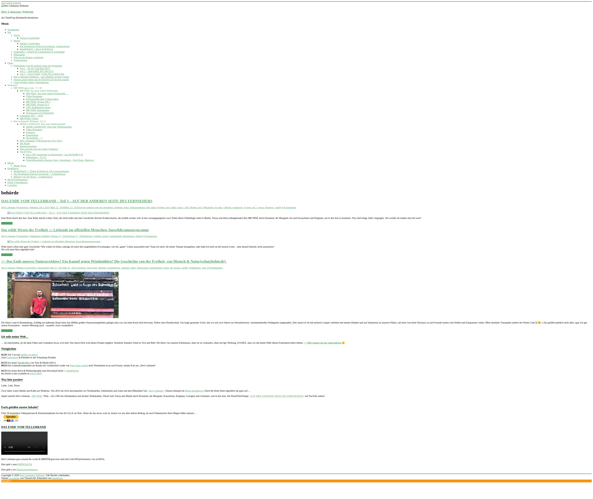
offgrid (138, 236)
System (247, 207)
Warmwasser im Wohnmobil (40, 113)
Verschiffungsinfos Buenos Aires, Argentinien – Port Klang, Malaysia (60, 160)
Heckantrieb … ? (34, 138)
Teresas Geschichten (30, 38)
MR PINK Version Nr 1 (37, 104)
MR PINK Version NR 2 (38, 102)
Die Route (25, 143)
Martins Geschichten (30, 43)
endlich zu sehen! (29, 354)
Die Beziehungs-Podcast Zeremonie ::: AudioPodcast (39, 174)
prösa (166, 268)
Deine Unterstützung (17, 182)
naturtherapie (156, 268)
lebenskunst (128, 236)
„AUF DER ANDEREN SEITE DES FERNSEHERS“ (276, 396)
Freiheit (160, 207)
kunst (179, 207)
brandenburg (113, 268)
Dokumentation (137, 207)
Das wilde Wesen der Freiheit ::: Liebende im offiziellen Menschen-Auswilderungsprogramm (75, 230)
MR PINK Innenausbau (37, 110)
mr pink (218, 207)
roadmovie (237, 207)
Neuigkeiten (13, 29)
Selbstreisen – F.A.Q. (36, 157)
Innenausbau (32, 135)
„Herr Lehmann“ (156, 390)
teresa (261, 207)
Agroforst (81, 268)
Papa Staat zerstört (79, 365)
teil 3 (254, 207)
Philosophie (19, 54)
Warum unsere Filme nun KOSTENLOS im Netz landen (41, 79)
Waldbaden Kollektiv (39, 236)
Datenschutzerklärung (27, 469)
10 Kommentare (215, 268)
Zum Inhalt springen (11, 3)
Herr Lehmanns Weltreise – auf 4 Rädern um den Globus (41, 77)
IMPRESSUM (24, 464)
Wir (9, 32)
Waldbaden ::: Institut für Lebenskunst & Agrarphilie (39, 52)
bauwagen (92, 268)
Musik (10, 163)
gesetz (105, 236)
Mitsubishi (208, 207)
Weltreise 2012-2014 (39, 207)
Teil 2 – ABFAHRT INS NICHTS (37, 71)
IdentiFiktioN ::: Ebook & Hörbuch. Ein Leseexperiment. (41, 171)
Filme (10, 63)
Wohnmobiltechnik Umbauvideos (42, 99)
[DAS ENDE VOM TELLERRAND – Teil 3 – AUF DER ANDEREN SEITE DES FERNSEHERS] (58, 212)
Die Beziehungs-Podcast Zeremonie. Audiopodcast (44, 46)
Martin (17, 40)
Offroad (227, 207)
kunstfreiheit (115, 236)
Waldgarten (194, 268)
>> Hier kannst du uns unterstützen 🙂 (324, 343)
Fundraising (12, 357)
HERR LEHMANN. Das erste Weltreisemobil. (49, 127)
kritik (173, 207)
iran (167, 207)
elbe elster (151, 207)
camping (125, 268)
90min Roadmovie (194, 390)
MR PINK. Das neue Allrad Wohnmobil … (47, 93)
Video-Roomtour (34, 96)
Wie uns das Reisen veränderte (28, 57)
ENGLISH (35, 373)
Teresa (17, 35)
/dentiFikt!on (72, 370)
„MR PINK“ (37, 396)
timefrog (269, 207)
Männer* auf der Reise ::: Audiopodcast (33, 177)
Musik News (20, 165)
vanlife (278, 207)
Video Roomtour (34, 129)
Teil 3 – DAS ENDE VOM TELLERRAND (42, 74)
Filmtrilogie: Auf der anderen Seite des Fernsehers (38, 65)
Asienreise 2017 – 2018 (31, 115)
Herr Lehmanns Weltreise (17, 11)
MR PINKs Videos (29, 118)
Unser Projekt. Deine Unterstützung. (31, 82)
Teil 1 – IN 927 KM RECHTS (35, 68)
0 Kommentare (289, 207)
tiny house (175, 268)
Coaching (12, 185)
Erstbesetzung (20, 60)
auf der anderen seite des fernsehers (96, 207)
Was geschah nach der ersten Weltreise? (39, 149)
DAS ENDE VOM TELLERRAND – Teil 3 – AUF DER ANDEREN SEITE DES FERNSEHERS (76, 201)
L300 (186, 207)
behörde (118, 207)
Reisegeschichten (28, 146)
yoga (204, 268)
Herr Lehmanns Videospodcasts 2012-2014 (41, 140)
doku (126, 207)
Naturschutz (142, 268)
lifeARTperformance (17, 179)
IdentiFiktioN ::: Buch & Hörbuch (36, 49)
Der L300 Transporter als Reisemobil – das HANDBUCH (54, 154)
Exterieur (30, 132)
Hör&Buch (12, 168)
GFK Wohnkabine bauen (38, 107)
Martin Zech (196, 207)
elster (132, 268)
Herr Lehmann (8, 207)
